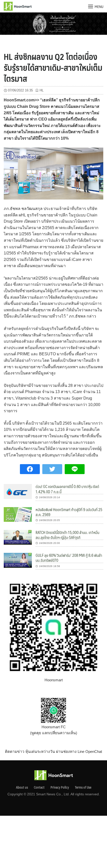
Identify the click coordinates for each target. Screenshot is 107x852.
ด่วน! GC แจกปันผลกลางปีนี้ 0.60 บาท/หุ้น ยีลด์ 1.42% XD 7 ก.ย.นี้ (67, 489)
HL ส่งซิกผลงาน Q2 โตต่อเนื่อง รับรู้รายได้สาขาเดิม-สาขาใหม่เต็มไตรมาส (53, 67)
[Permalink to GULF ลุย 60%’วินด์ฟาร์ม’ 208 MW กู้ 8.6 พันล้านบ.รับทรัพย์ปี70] (18, 560)
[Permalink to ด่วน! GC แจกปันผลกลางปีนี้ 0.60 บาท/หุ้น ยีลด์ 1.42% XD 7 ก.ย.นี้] (18, 491)
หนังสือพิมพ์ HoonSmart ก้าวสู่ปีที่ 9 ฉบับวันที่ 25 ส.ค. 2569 (69, 512)
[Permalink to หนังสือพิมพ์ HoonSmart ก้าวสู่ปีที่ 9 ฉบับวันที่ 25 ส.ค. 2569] (18, 514)
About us (22, 787)
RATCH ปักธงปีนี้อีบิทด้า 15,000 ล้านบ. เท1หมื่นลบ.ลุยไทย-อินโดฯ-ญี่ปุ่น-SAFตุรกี (67, 535)
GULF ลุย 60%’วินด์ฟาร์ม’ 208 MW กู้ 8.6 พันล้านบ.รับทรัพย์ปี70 (69, 558)
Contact (39, 787)
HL (42, 90)
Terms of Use (83, 787)
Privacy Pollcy (60, 787)
